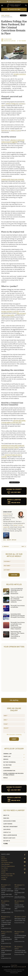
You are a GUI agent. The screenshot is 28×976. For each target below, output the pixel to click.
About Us (6, 815)
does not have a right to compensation (13, 314)
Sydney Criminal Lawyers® (19, 966)
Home (2, 15)
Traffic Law (6, 756)
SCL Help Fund (7, 765)
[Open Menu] (2, 5)
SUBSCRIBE (14, 575)
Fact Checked (22, 40)
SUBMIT (14, 739)
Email (4, 540)
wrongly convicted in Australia (10, 311)
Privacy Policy (14, 965)
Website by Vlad (14, 972)
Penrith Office (21, 917)
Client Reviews (7, 824)
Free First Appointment (10, 826)
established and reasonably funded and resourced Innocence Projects (12, 446)
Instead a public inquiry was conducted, (12, 179)
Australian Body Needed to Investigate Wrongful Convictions (18, 615)
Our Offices (6, 829)
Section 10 (6, 840)
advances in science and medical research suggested (12, 141)
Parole (5, 777)
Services (5, 759)
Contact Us (7, 832)
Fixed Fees (6, 818)
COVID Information (9, 770)
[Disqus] (14, 669)
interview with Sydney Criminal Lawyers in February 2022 (13, 421)
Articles (7, 15)
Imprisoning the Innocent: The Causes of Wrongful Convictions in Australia (17, 635)
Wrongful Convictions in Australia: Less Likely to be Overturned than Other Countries (18, 626)
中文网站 (5, 843)
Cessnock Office (18, 947)
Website (9, 540)
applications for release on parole (11, 130)
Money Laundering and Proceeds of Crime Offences (13, 774)
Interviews (6, 767)
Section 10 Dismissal (9, 762)
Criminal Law (7, 753)
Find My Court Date (9, 838)
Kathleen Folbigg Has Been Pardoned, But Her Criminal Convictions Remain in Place (14, 27)
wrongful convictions (20, 74)
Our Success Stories (9, 821)
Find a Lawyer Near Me (10, 835)
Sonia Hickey (8, 39)
